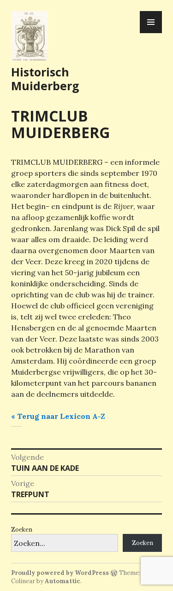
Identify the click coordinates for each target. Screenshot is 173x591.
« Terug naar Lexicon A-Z (58, 416)
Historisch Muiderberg (45, 78)
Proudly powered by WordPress (60, 573)
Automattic (62, 581)
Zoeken (21, 529)
